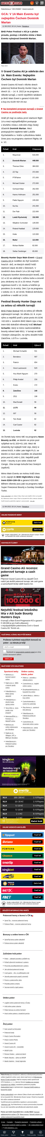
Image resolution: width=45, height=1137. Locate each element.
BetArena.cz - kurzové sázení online (10, 677)
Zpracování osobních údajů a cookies (14, 1125)
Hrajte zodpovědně (6, 496)
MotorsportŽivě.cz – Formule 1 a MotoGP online (12, 719)
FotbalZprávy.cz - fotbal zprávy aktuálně (11, 694)
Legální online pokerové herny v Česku (17, 1003)
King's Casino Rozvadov (12, 1036)
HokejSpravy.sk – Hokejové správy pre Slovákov (11, 744)
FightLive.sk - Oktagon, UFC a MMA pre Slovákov (12, 735)
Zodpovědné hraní (7, 1087)
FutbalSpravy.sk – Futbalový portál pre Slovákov (29, 716)
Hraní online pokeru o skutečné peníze (17, 1013)
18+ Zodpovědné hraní (35, 1125)
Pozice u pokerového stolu (13, 980)
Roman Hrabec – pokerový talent (15, 1054)
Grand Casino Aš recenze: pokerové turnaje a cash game (19, 571)
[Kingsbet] (18, 785)
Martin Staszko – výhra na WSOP (15, 1058)
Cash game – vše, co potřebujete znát (16, 973)
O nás (3, 1122)
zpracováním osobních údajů (25, 652)
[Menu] (42, 3)
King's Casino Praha (11, 1040)
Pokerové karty (9, 1032)
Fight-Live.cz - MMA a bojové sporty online (12, 685)
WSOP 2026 (8, 1050)
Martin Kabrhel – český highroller (15, 1061)
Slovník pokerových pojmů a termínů (16, 976)
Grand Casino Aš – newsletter (14, 1047)
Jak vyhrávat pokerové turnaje (14, 969)
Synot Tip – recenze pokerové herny (16, 920)
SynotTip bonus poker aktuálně (14, 939)
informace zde (5, 1104)
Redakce (25, 26)
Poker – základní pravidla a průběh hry (17, 959)
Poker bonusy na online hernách (15, 1010)
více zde (32, 501)
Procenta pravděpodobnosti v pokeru (16, 966)
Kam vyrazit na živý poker (12, 1029)
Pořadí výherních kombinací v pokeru (16, 962)
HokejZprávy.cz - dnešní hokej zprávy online (11, 702)
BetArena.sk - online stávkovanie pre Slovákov (12, 727)
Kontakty (10, 1122)
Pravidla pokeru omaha (12, 984)
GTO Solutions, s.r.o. (11, 1128)
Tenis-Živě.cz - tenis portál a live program (12, 710)
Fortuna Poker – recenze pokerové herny (17, 924)
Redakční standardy (21, 1122)
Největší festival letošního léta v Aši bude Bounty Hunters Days (19, 613)
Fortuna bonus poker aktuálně (14, 943)
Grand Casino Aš (9, 1043)
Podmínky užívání (36, 1122)
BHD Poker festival (10, 311)
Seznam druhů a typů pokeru (13, 987)
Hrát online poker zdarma (12, 1006)
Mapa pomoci (24, 1114)
